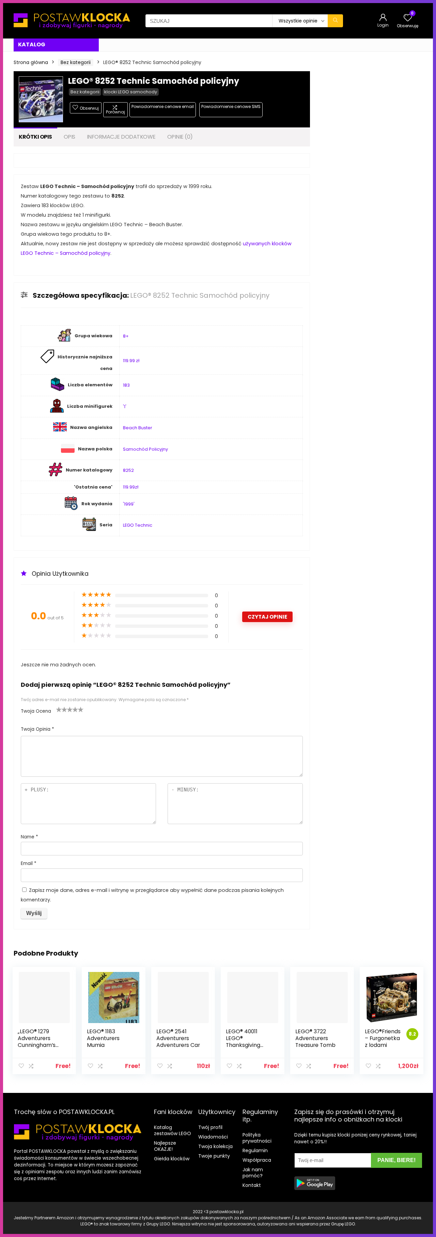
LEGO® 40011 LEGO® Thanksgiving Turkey (243, 1041)
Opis (69, 137)
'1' (124, 406)
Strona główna (31, 62)
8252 (128, 470)
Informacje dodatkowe (121, 137)
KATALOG (31, 44)
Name (29, 837)
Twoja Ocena (36, 711)
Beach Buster (137, 427)
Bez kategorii (76, 62)
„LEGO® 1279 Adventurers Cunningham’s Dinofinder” (37, 1041)
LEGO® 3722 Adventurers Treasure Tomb (315, 1038)
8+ (126, 336)
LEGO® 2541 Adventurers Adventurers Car (178, 1038)
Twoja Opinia (37, 729)
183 (126, 385)
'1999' (129, 504)
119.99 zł (131, 360)
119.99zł (130, 487)
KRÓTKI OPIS (35, 137)
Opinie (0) (180, 137)
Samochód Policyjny (145, 449)
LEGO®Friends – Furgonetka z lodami (383, 1038)
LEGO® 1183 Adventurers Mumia (103, 1038)
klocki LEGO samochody (130, 92)
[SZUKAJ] (335, 20)
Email (28, 863)
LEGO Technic (137, 525)
